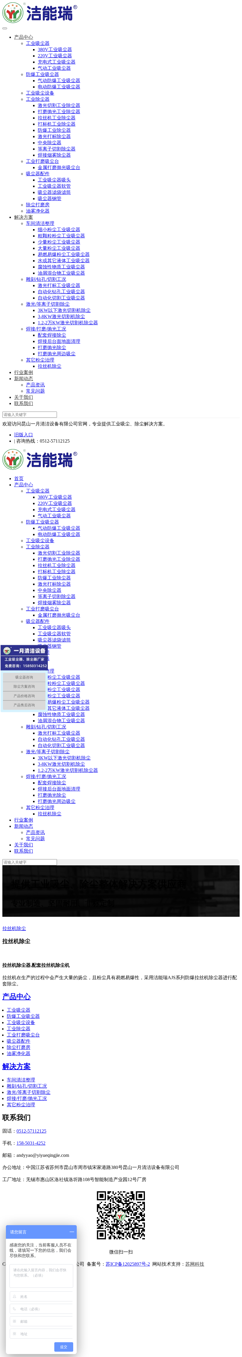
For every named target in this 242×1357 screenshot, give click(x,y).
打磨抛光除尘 (52, 347)
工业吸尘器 (38, 43)
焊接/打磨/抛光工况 (46, 328)
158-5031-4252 (31, 1143)
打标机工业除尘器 (57, 124)
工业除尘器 (38, 99)
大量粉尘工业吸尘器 (59, 248)
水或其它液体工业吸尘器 (64, 260)
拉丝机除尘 (49, 366)
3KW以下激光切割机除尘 (64, 310)
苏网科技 (194, 1264)
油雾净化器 (38, 210)
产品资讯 (35, 384)
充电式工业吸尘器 (57, 61)
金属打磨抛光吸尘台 (59, 167)
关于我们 (23, 397)
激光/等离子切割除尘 (48, 304)
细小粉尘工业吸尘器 (59, 229)
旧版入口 (23, 434)
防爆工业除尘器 (54, 130)
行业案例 (23, 372)
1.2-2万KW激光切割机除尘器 (68, 322)
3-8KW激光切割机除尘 (61, 316)
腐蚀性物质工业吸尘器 (61, 266)
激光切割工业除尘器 (59, 105)
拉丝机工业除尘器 (57, 117)
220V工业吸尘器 (55, 55)
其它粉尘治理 (40, 359)
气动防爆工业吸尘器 (59, 80)
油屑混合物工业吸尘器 (61, 273)
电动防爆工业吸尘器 (59, 86)
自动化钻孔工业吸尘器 (61, 291)
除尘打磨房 (38, 204)
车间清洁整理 (40, 223)
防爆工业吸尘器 (42, 74)
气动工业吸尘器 (54, 68)
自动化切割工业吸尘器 (61, 297)
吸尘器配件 (38, 173)
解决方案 (23, 217)
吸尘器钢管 (49, 198)
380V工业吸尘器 (55, 49)
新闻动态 (23, 378)
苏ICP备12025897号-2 (128, 1264)
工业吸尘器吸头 (54, 179)
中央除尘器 (49, 142)
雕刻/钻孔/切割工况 (46, 279)
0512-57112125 (31, 1130)
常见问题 (35, 391)
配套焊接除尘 (52, 335)
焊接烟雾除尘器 (54, 155)
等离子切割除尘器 (57, 148)
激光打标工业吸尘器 (59, 285)
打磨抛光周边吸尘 (57, 353)
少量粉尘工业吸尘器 (59, 241)
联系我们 (23, 403)
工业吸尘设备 (40, 92)
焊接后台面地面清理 (59, 341)
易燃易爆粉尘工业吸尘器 (64, 254)
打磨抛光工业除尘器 (59, 111)
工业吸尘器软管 (54, 186)
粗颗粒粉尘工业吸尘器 (61, 235)
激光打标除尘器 (54, 136)
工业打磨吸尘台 (42, 161)
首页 (19, 478)
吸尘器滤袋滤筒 (54, 192)
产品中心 (23, 37)
